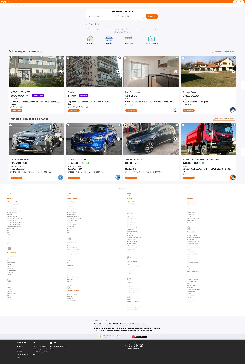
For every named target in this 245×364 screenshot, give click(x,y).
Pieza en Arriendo (12, 232)
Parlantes (130, 235)
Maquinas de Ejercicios (133, 290)
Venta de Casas (12, 206)
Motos (69, 204)
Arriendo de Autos (72, 208)
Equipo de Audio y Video (134, 227)
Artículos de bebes (72, 294)
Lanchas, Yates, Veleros (73, 252)
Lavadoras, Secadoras (133, 247)
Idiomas (70, 271)
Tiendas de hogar (12, 270)
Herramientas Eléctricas (193, 241)
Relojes (10, 297)
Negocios (10, 241)
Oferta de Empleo (132, 201)
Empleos (129, 198)
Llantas (70, 228)
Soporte (19, 352)
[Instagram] (130, 345)
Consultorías (191, 287)
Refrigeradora (131, 249)
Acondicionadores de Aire (134, 245)
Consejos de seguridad (232, 4)
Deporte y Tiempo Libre (133, 288)
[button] (61, 71)
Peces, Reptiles (191, 214)
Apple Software (132, 219)
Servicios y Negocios (193, 271)
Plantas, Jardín (11, 262)
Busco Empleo (131, 204)
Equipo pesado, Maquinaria (74, 218)
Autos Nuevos (71, 206)
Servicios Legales (192, 300)
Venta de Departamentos (14, 204)
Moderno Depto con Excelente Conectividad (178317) (140, 328)
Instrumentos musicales (133, 266)
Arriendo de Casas (12, 216)
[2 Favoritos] (10, 58)
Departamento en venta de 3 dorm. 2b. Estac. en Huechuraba (108, 326)
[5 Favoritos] (68, 58)
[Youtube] (141, 345)
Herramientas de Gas (193, 245)
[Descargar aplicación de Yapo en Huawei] (133, 336)
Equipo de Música (72, 220)
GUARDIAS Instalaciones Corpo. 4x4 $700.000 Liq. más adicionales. (128, 323)
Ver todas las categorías (57, 346)
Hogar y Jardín (11, 252)
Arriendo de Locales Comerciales (16, 222)
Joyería (10, 289)
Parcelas (10, 237)
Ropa (9, 300)
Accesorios (71, 210)
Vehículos (10, 5)
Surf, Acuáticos (131, 292)
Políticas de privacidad (40, 349)
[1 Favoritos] (125, 125)
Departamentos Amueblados (15, 226)
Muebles (10, 264)
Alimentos (190, 201)
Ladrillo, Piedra (191, 252)
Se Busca (70, 230)
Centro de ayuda (240, 4)
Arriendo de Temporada (14, 224)
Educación (70, 265)
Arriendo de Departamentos (15, 218)
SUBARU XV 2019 (157, 328)
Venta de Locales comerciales (15, 210)
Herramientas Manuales (193, 243)
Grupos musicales (132, 271)
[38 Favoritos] (125, 58)
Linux (129, 233)
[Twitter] (134, 345)
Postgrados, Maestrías (73, 277)
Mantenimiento (191, 260)
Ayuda (19, 349)
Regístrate (20, 357)
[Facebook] (127, 345)
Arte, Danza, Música (73, 269)
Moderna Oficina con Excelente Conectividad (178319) (136, 326)
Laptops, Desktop (132, 231)
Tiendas (52, 349)
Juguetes (70, 298)
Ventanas (10, 272)
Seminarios (70, 279)
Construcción (191, 232)
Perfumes (10, 295)
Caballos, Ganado (192, 204)
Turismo (190, 302)
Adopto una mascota (193, 220)
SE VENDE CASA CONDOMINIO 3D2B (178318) (104, 328)
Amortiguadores (72, 212)
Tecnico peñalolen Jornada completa (102, 323)
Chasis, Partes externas (73, 216)
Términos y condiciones (40, 346)
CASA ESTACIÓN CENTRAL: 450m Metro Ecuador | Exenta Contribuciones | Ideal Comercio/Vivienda (116, 330)
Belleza (9, 284)
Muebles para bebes (73, 300)
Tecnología (130, 213)
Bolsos (9, 287)
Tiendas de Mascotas (193, 210)
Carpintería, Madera (192, 235)
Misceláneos (191, 239)
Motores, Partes (72, 224)
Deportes (129, 282)
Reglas (35, 354)
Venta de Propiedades (13, 201)
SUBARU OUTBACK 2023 (146, 330)
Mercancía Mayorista (133, 301)
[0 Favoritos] (10, 125)
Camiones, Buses (72, 214)
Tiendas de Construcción (194, 262)
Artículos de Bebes (12, 256)
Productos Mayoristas (193, 279)
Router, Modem (131, 239)
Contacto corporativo (23, 354)
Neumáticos (71, 226)
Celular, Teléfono (132, 223)
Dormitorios (11, 266)
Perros (189, 216)
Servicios (190, 256)
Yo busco (70, 256)
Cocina (10, 258)
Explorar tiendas (224, 4)
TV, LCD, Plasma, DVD (133, 241)
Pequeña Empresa (192, 281)
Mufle (69, 222)
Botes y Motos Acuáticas (74, 249)
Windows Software (132, 243)
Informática (131, 225)
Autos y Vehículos (72, 198)
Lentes (10, 291)
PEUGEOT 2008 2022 (121, 328)
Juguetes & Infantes (73, 290)
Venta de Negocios (192, 285)
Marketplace (28, 5)
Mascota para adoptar (193, 218)
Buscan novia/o (191, 212)
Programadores (191, 291)
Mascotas (190, 198)
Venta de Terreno (12, 212)
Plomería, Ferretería (192, 254)
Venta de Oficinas (12, 208)
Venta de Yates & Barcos (74, 254)
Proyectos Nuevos (12, 243)
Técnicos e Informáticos (73, 275)
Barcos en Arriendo (72, 247)
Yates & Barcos (71, 242)
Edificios (10, 235)
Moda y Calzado (12, 293)
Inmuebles (3, 5)
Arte (129, 264)
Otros (9, 274)
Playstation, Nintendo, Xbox (134, 237)
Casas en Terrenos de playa (14, 230)
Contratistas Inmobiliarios (194, 237)
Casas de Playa (12, 228)
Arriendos (10, 214)
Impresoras (130, 229)
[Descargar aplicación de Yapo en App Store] (138, 337)
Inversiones (190, 275)
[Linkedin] (137, 345)
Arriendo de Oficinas (13, 220)
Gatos (189, 206)
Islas (9, 239)
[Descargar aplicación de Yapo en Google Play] (144, 337)
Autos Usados (71, 201)
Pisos (9, 260)
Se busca (10, 268)
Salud (189, 297)
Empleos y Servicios (19, 5)
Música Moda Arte (132, 261)
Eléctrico (190, 249)
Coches (70, 296)
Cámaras (130, 221)
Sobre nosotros (22, 346)
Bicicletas (130, 286)
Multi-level (190, 277)
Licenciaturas (71, 273)
